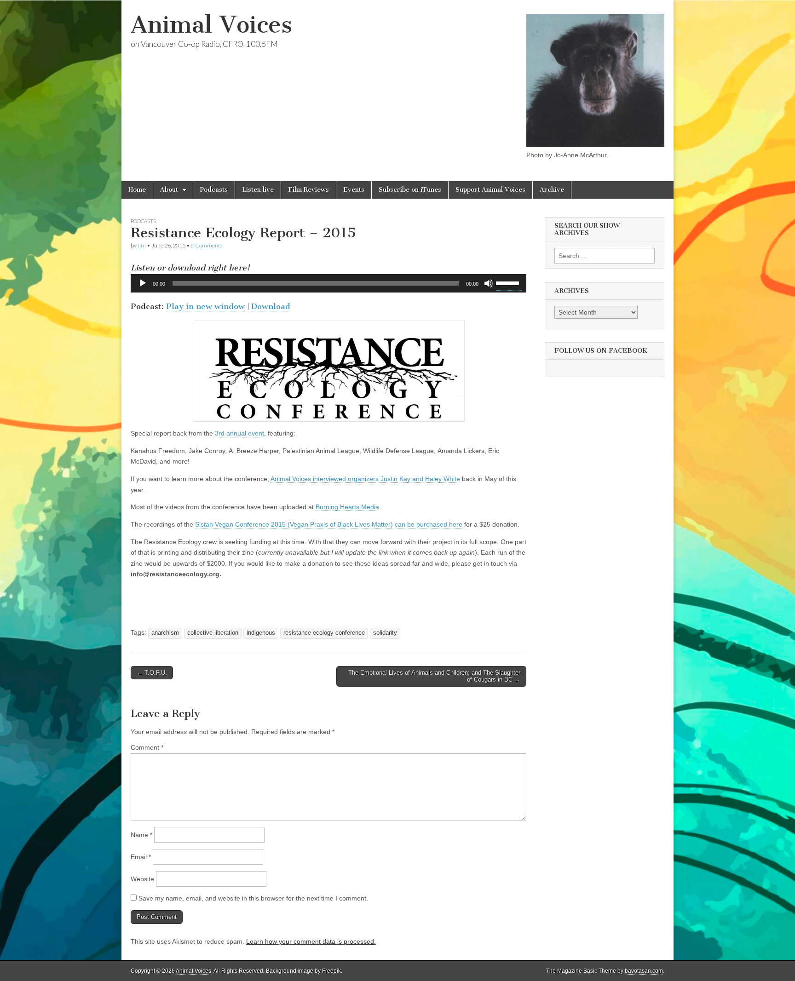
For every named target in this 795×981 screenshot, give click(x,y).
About (169, 190)
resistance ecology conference (324, 633)
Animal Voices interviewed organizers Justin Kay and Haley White (365, 478)
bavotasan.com (644, 971)
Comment (147, 747)
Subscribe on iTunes (410, 190)
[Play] (142, 283)
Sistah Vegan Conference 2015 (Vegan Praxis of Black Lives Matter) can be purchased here (328, 524)
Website (142, 879)
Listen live (258, 190)
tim (142, 245)
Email (141, 857)
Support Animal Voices (490, 190)
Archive (552, 190)
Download (270, 306)
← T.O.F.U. (152, 672)
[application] (328, 283)
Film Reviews (308, 190)
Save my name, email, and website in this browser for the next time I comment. (253, 898)
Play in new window (205, 306)
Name (141, 834)
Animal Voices (211, 25)
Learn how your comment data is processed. (311, 941)
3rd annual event (239, 433)
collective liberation (212, 633)
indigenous (261, 633)
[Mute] (488, 283)
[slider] (509, 282)
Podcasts (214, 190)
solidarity (385, 633)
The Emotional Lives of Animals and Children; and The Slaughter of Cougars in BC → (434, 676)
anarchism (165, 633)
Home (137, 190)
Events (353, 190)
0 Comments (206, 245)
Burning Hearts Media (347, 507)
